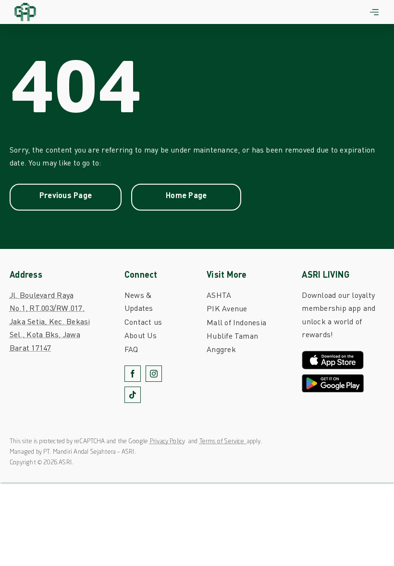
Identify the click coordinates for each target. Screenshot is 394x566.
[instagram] (154, 374)
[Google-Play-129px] (333, 378)
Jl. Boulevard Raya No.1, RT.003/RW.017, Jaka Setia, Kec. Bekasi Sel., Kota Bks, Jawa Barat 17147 (50, 321)
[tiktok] (132, 395)
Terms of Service (223, 441)
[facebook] (132, 374)
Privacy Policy (167, 441)
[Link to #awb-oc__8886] (374, 12)
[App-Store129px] (333, 354)
